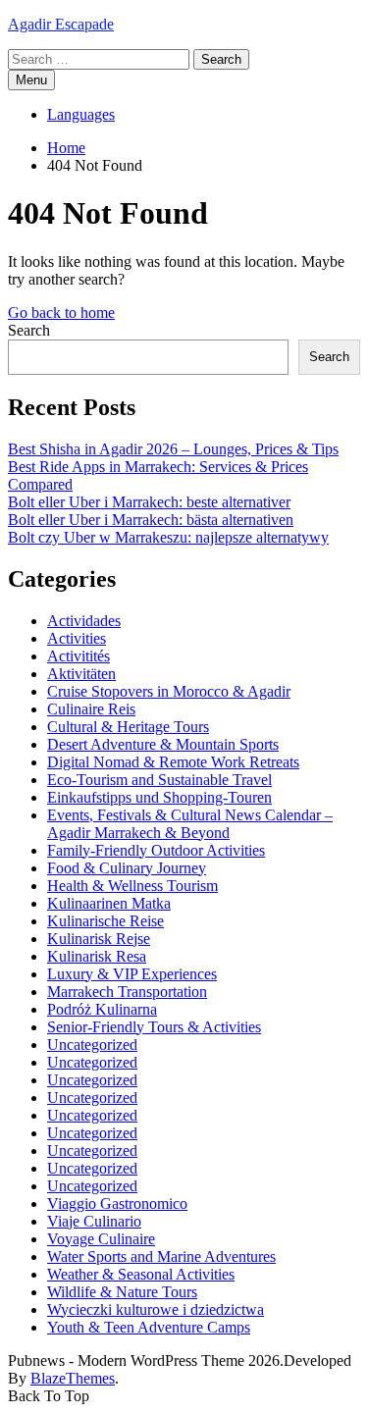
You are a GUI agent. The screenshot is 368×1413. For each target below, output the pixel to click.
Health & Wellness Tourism (132, 885)
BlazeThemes (72, 1378)
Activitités (78, 656)
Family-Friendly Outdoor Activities (156, 850)
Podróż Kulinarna (102, 1009)
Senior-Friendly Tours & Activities (154, 1027)
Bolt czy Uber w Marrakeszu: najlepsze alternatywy (168, 537)
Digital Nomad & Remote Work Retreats (173, 762)
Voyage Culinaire (101, 1238)
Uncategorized (92, 1044)
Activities (76, 638)
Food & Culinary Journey (126, 868)
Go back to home (61, 312)
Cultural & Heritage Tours (128, 726)
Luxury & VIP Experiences (132, 974)
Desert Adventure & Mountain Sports (163, 744)
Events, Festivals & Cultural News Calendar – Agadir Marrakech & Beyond (190, 824)
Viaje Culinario (94, 1221)
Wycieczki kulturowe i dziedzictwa (155, 1309)
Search (29, 330)
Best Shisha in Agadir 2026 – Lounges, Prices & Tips (173, 449)
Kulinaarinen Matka (109, 903)
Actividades (84, 620)
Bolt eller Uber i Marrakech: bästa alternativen (150, 519)
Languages (81, 114)
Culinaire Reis (91, 709)
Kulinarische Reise (105, 921)
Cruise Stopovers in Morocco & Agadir (168, 691)
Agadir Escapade (61, 24)
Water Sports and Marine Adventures (161, 1256)
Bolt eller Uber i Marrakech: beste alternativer (149, 502)
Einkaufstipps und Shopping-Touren (159, 797)
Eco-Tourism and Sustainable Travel (159, 779)
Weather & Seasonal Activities (141, 1274)
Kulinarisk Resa (96, 956)
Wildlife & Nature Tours (122, 1291)
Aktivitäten (81, 673)
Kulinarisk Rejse (98, 938)
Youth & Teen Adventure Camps (148, 1327)
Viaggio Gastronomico (117, 1203)
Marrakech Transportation (127, 991)
